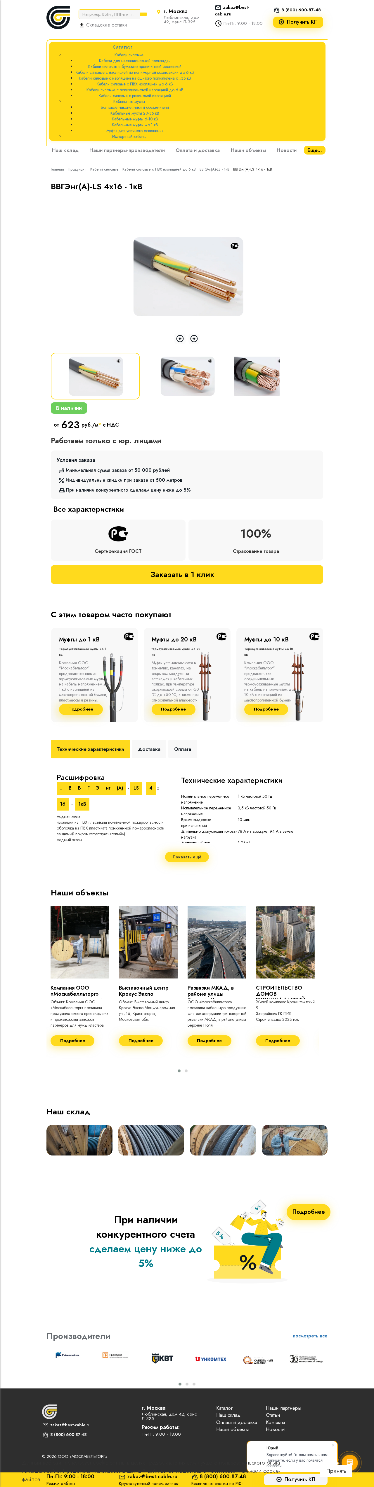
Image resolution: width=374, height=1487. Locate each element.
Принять (336, 1471)
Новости (287, 150)
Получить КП (302, 22)
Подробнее (80, 709)
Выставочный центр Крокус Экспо (144, 991)
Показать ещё (187, 857)
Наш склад (65, 150)
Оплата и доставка (198, 150)
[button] (179, 1071)
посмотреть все (310, 1335)
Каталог (224, 1407)
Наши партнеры (283, 1407)
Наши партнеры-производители (127, 150)
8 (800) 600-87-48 (301, 10)
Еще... (314, 150)
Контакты (275, 1422)
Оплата (182, 749)
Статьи (273, 1414)
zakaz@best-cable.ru (70, 1425)
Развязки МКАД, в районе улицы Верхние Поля (211, 994)
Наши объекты (248, 150)
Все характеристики (88, 509)
